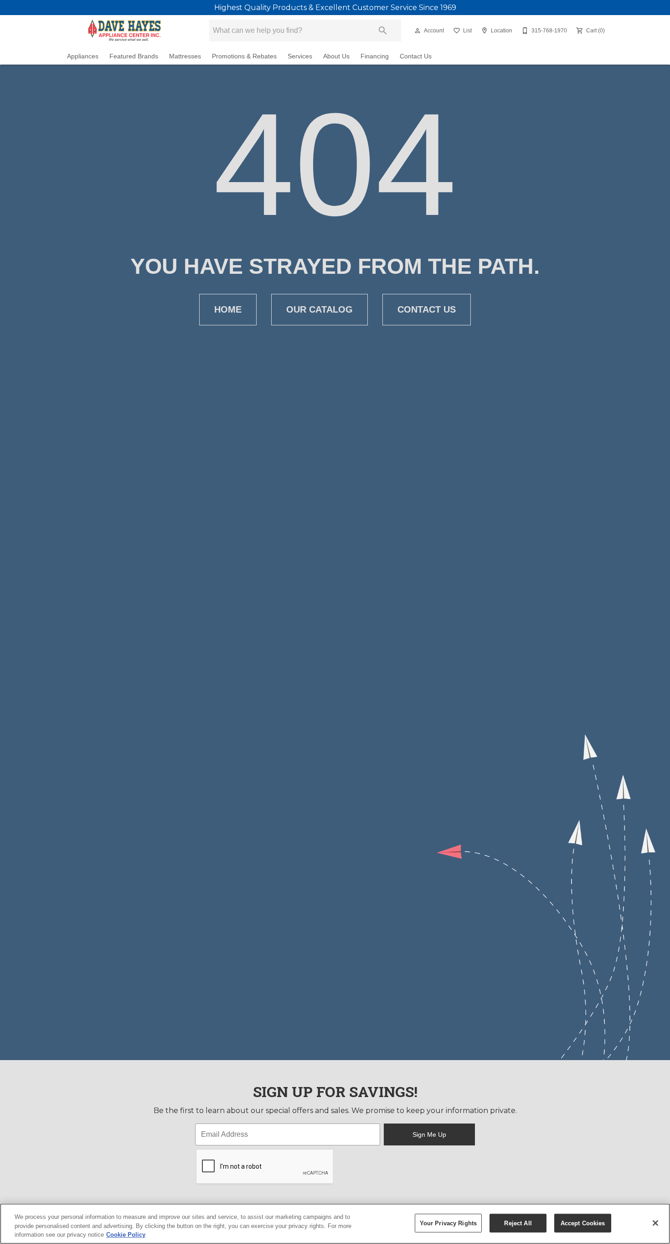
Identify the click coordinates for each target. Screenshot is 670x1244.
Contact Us (416, 56)
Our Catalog (319, 309)
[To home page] (124, 30)
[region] (335, 1223)
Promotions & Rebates (244, 56)
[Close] (655, 1223)
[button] (417, 30)
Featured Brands (133, 56)
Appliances (82, 56)
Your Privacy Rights (448, 1222)
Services (300, 56)
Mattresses (185, 56)
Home (228, 309)
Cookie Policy (125, 1234)
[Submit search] (382, 30)
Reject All (517, 1222)
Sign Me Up (429, 1134)
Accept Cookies (583, 1222)
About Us (336, 56)
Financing (375, 56)
